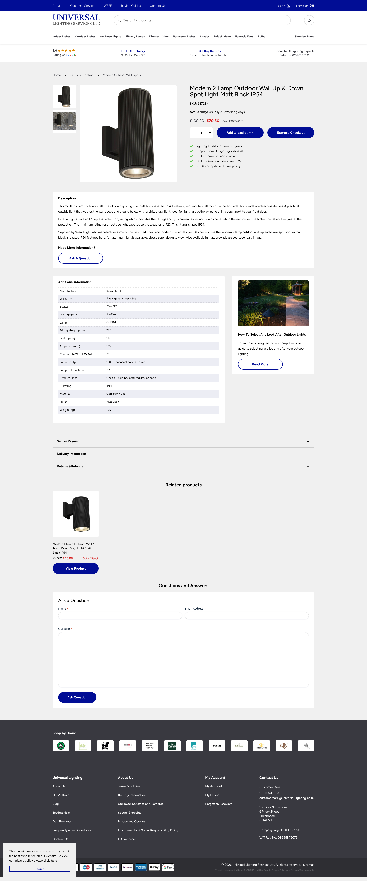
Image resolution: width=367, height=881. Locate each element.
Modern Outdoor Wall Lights (122, 75)
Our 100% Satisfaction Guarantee (141, 804)
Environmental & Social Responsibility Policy (148, 830)
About (57, 5)
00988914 (292, 830)
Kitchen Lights (159, 36)
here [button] (54, 860)
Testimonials (61, 812)
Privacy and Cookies (131, 821)
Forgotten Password (218, 804)
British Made (222, 36)
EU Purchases (127, 839)
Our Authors (61, 795)
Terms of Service (299, 870)
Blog (56, 804)
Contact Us (157, 5)
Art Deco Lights (110, 36)
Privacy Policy (279, 870)
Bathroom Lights (184, 36)
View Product (76, 568)
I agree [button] (40, 869)
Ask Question (77, 697)
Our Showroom (63, 821)
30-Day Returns (210, 51)
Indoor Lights (61, 36)
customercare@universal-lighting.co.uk (286, 798)
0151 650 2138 (301, 55)
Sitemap (308, 864)
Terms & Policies (129, 786)
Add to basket (237, 132)
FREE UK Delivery (133, 51)
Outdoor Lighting (81, 75)
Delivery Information (132, 795)
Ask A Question (80, 258)
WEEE (108, 5)
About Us (59, 786)
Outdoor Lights (85, 36)
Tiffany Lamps (135, 36)
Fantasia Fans (244, 36)
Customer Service (82, 5)
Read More (260, 364)
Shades (204, 36)
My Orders (212, 795)
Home (57, 75)
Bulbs (261, 36)
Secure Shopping (129, 812)
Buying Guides (131, 5)
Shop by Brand (304, 36)
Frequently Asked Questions (72, 830)
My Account (213, 786)
